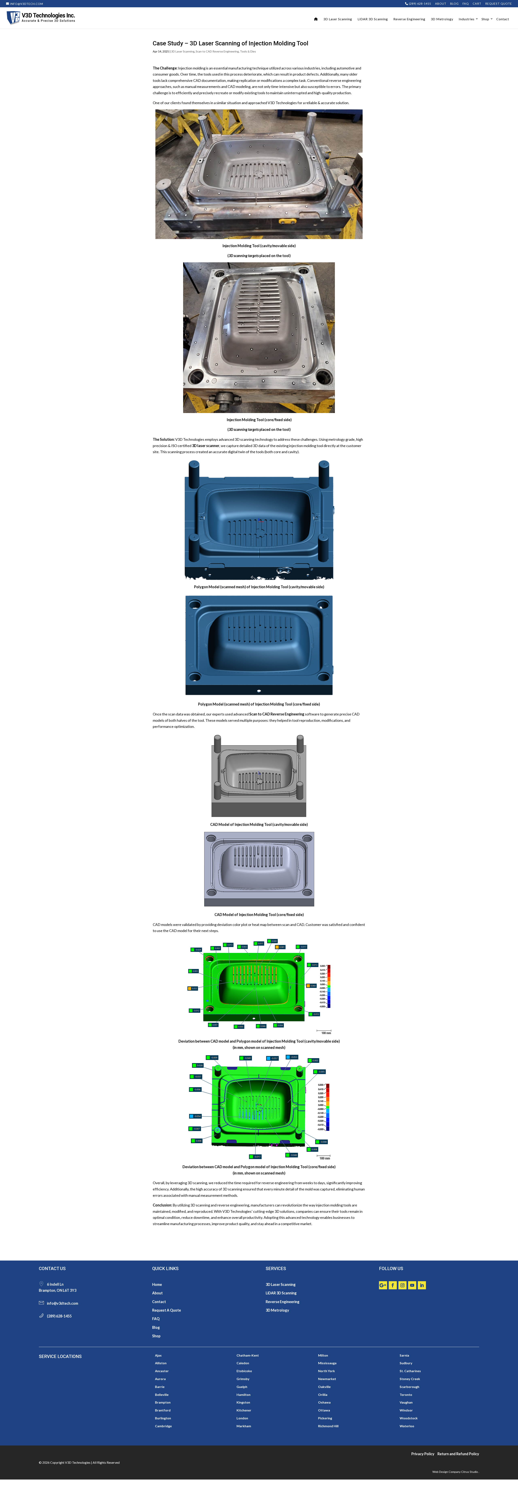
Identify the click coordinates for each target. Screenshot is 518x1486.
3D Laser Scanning (337, 19)
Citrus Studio (469, 1471)
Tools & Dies (248, 51)
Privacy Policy (422, 1454)
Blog (454, 3)
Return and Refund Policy (458, 1454)
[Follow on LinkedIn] (422, 1285)
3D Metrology (442, 19)
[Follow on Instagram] (402, 1285)
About (440, 3)
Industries (466, 19)
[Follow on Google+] (383, 1285)
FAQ (466, 3)
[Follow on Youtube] (412, 1285)
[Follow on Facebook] (393, 1285)
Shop (485, 19)
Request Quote (498, 3)
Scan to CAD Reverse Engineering (217, 51)
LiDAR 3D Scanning (373, 19)
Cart (477, 3)
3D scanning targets (244, 255)
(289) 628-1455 (419, 3)
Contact (502, 19)
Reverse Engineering (409, 19)
